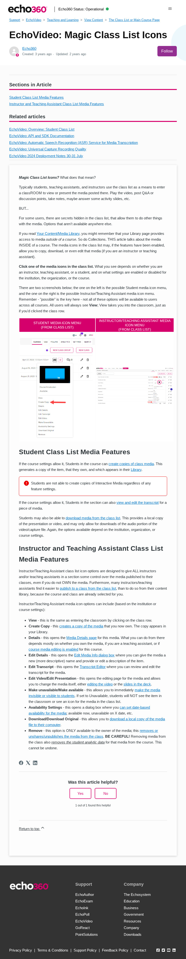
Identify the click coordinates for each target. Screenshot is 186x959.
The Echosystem (137, 894)
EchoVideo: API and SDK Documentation (41, 136)
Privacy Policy (20, 950)
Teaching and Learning (62, 20)
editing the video (100, 684)
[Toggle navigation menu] (169, 9)
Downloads (132, 934)
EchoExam (84, 901)
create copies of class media (131, 464)
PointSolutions (86, 934)
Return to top (29, 829)
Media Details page (81, 638)
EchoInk (81, 908)
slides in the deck (137, 684)
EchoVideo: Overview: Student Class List (41, 129)
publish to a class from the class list (88, 588)
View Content (93, 20)
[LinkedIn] (35, 763)
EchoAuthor (84, 894)
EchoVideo (33, 20)
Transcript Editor (93, 667)
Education (132, 901)
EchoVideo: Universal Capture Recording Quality (47, 149)
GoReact (82, 928)
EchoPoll (82, 914)
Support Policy (85, 950)
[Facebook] (21, 763)
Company (131, 928)
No (105, 793)
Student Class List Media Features (36, 97)
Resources (132, 921)
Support (14, 20)
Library (136, 470)
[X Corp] (28, 763)
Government (134, 914)
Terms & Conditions (52, 950)
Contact (140, 950)
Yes (81, 793)
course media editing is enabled (53, 649)
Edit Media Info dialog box (94, 655)
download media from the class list (93, 518)
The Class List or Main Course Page (134, 20)
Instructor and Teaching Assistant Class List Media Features (56, 104)
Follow (167, 51)
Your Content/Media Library (58, 233)
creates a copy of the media (81, 626)
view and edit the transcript (137, 502)
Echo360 (29, 48)
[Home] (28, 8)
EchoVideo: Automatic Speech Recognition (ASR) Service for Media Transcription (73, 143)
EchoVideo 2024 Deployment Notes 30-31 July (46, 156)
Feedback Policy (115, 950)
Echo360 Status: (81, 9)
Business (131, 908)
